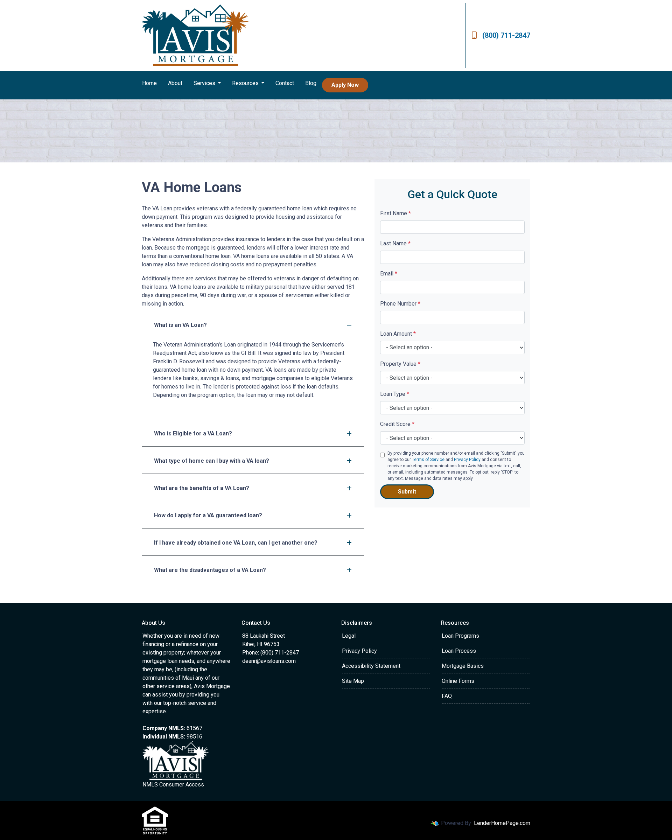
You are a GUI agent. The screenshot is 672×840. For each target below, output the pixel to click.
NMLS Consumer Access (173, 784)
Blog (310, 83)
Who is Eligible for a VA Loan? (193, 433)
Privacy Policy (467, 459)
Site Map (353, 681)
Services (205, 83)
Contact (284, 83)
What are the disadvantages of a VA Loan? (210, 570)
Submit (407, 491)
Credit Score (397, 424)
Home (149, 83)
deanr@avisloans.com (269, 661)
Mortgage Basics (463, 666)
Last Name (395, 243)
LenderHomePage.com (502, 823)
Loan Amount (398, 333)
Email (388, 273)
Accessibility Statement (371, 666)
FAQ (447, 696)
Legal (349, 635)
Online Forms (458, 681)
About (175, 83)
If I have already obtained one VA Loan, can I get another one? (235, 542)
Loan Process (459, 651)
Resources (246, 83)
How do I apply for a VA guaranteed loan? (208, 515)
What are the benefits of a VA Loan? (201, 488)
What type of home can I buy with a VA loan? (211, 460)
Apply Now (345, 85)
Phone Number (400, 303)
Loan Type (394, 394)
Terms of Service (428, 459)
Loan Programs (460, 635)
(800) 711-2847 (506, 35)
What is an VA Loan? (180, 325)
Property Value (400, 363)
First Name (395, 213)
